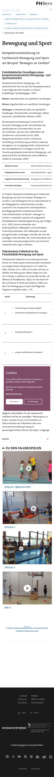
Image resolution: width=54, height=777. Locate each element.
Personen (22, 699)
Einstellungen (33, 401)
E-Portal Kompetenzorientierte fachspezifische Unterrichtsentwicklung (28, 28)
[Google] (50, 756)
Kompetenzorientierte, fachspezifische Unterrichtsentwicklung (28, 19)
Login (24, 712)
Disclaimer (23, 769)
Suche (36, 712)
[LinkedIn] (31, 756)
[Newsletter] (37, 756)
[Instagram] (13, 756)
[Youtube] (19, 756)
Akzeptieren (14, 401)
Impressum (35, 769)
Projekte (34, 15)
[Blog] (44, 756)
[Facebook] (7, 756)
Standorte (22, 702)
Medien (34, 695)
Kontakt (23, 695)
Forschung (11, 10)
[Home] (42, 3)
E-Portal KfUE (11, 24)
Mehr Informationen (14, 394)
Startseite (6, 15)
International (37, 702)
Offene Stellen (38, 699)
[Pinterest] (25, 756)
